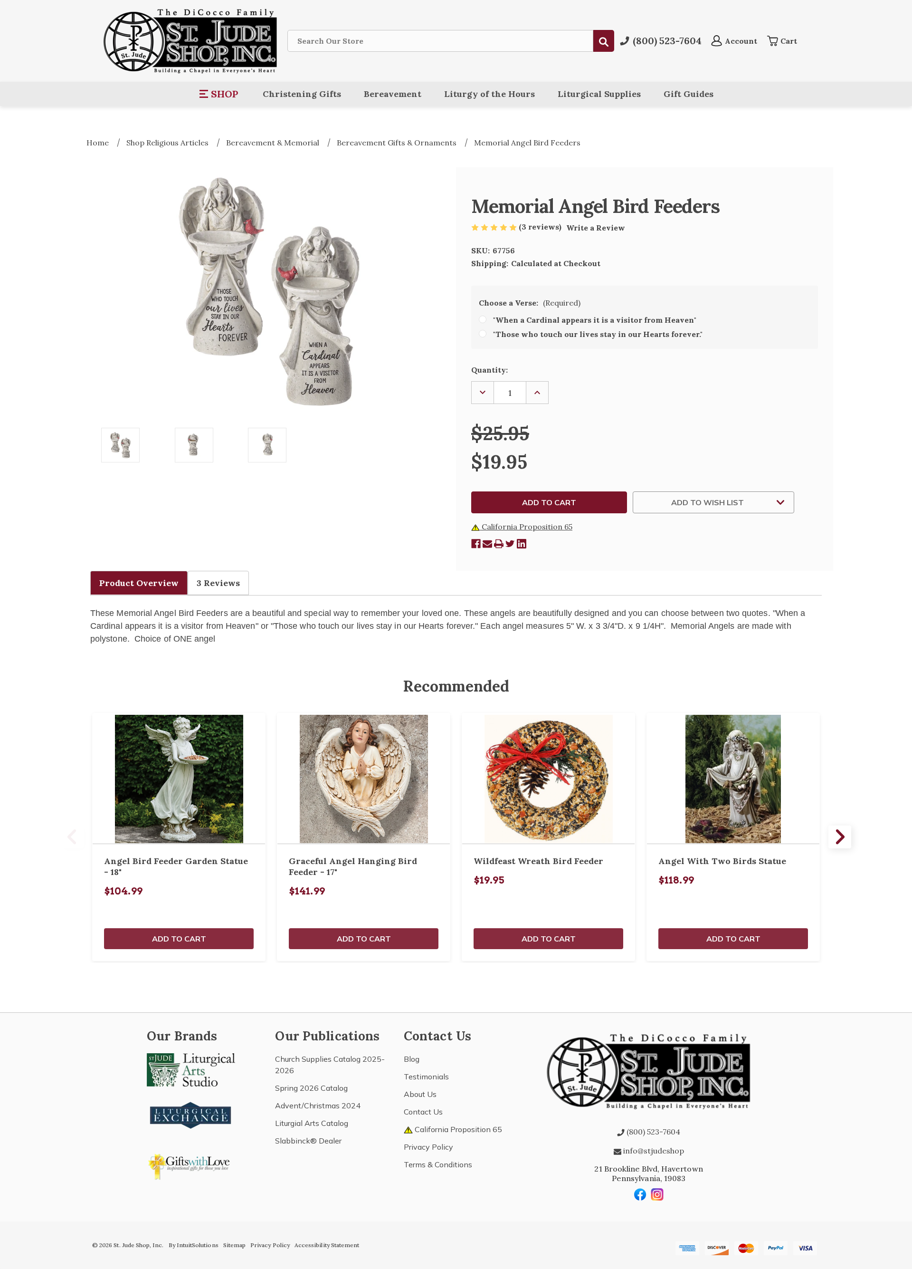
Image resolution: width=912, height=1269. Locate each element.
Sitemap (234, 1245)
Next (839, 837)
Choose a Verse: (529, 303)
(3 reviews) (541, 226)
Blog (411, 1059)
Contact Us (423, 1111)
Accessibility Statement (326, 1245)
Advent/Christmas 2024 (318, 1105)
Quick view (179, 778)
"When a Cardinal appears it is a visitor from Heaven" (594, 320)
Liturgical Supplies (599, 93)
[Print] (499, 543)
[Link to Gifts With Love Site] (191, 1165)
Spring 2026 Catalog (311, 1088)
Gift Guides (688, 93)
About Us (420, 1094)
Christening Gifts (302, 93)
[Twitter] (510, 543)
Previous (72, 837)
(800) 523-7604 (652, 1131)
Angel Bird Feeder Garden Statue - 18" (176, 866)
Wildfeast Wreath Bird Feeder (538, 861)
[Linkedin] (521, 543)
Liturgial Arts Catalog (311, 1123)
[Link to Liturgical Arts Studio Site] (191, 1069)
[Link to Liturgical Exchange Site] (191, 1114)
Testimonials (426, 1076)
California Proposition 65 (526, 526)
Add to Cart (179, 938)
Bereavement (392, 93)
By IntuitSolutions (193, 1245)
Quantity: (489, 370)
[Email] (487, 543)
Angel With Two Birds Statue (722, 861)
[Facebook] (476, 543)
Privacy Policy (428, 1147)
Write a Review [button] (595, 227)
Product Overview (139, 582)
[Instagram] (657, 1194)
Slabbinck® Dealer (308, 1140)
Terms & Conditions (438, 1164)
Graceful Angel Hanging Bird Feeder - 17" (353, 866)
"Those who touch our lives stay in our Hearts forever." (598, 334)
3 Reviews (218, 582)
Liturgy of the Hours (489, 93)
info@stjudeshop (652, 1150)
